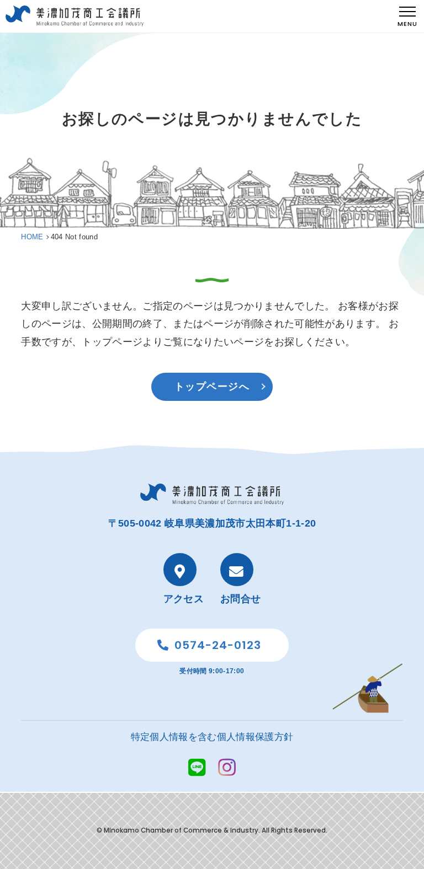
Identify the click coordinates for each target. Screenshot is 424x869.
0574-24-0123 (217, 645)
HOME (32, 237)
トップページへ (212, 386)
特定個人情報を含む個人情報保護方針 (212, 737)
